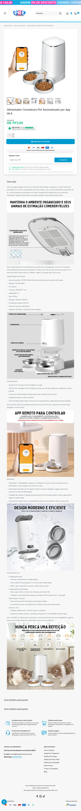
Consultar (63, 160)
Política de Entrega (50, 756)
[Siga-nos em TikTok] (44, 796)
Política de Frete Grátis (52, 759)
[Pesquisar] (60, 13)
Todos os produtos (19, 25)
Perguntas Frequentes (51, 753)
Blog (45, 772)
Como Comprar (49, 750)
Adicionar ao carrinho (42, 141)
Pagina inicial (8, 25)
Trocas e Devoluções (51, 769)
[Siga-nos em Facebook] (37, 796)
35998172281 (17, 757)
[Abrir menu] (5, 13)
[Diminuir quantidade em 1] (13, 137)
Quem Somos (48, 765)
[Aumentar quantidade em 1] (13, 134)
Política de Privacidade (51, 762)
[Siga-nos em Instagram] (40, 796)
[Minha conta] (67, 13)
